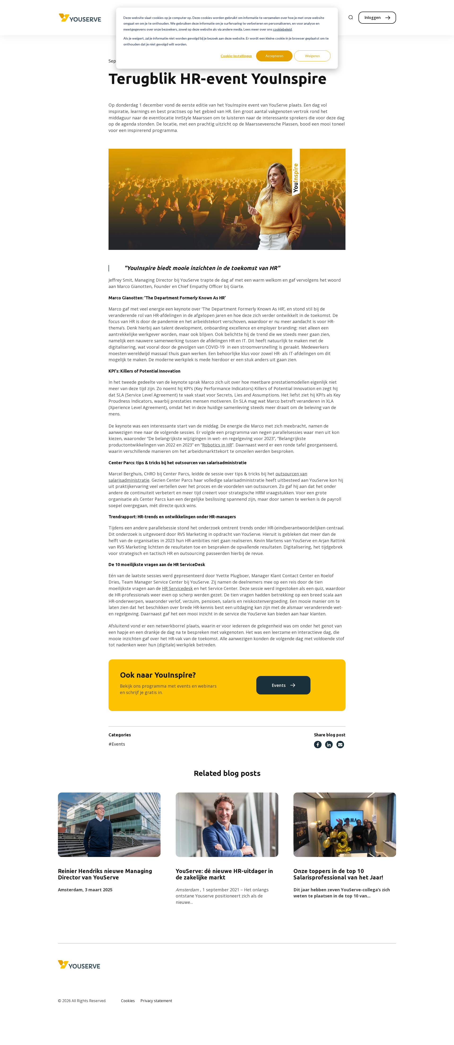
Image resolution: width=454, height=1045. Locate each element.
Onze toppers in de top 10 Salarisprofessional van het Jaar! (338, 874)
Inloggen (373, 17)
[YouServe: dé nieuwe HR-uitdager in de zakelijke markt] (227, 825)
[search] (351, 18)
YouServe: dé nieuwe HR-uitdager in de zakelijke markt (224, 874)
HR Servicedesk (177, 588)
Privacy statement (156, 1000)
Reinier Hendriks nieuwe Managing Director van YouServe (105, 874)
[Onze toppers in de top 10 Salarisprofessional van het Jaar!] (344, 825)
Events (279, 685)
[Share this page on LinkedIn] (329, 745)
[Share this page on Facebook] (318, 745)
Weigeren (312, 56)
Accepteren (274, 56)
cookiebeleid (282, 29)
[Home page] (80, 18)
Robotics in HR (217, 445)
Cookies (128, 1000)
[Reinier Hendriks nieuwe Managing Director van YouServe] (109, 825)
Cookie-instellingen (236, 56)
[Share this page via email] (340, 745)
